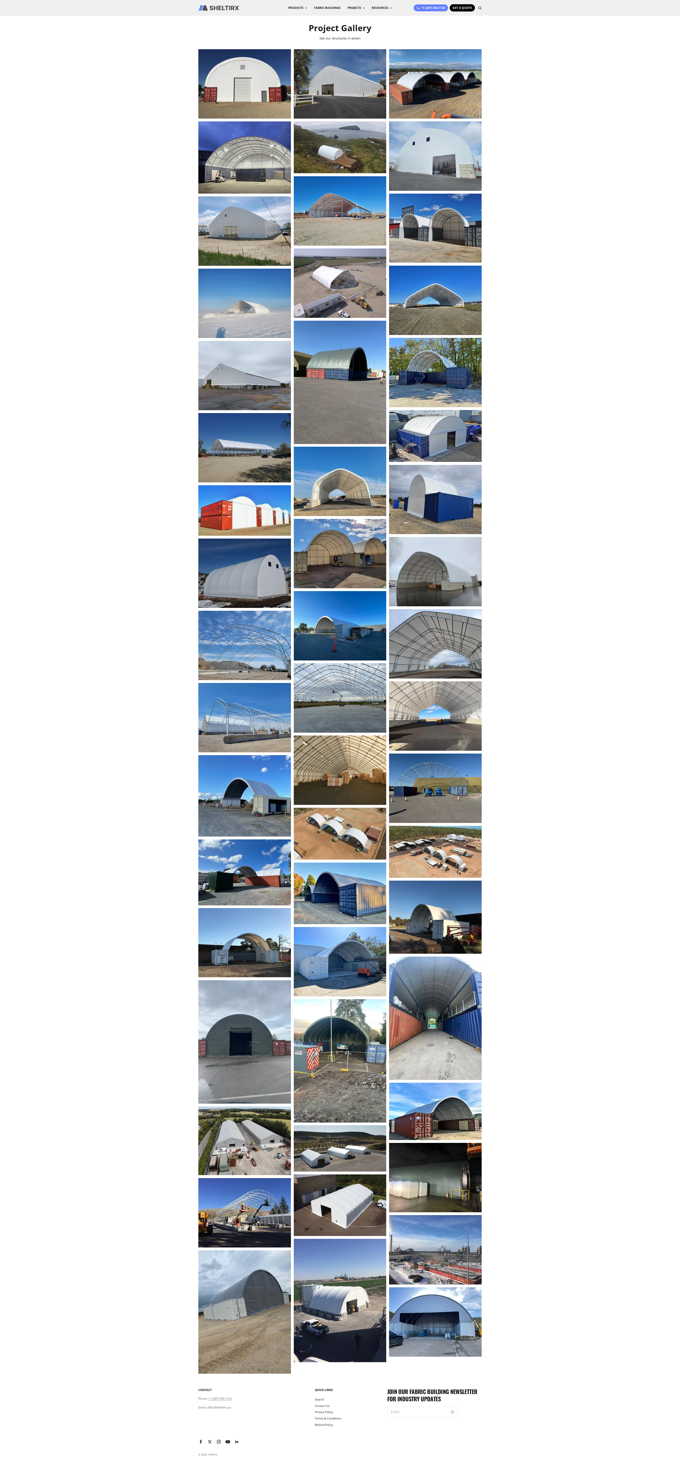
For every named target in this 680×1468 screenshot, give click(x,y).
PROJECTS (354, 8)
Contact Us (322, 1406)
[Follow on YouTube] (227, 1441)
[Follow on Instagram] (218, 1441)
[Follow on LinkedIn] (236, 1441)
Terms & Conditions (328, 1418)
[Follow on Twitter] (209, 1441)
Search (319, 1399)
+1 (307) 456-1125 (220, 1399)
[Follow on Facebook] (200, 1441)
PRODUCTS (296, 8)
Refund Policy (324, 1425)
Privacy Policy (324, 1412)
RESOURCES (380, 8)
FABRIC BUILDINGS (327, 8)
